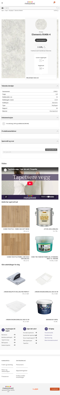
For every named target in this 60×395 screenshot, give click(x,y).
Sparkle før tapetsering (29, 335)
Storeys (41, 32)
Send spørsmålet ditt (51, 149)
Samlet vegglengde (41, 57)
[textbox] (30, 152)
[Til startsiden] (30, 3)
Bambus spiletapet (7, 337)
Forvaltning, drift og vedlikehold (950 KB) (17, 124)
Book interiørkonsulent (51, 340)
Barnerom (4, 335)
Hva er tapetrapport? (29, 338)
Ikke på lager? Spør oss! (32, 77)
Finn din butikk (49, 333)
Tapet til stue (5, 340)
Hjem (3, 10)
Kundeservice (48, 335)
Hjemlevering (48, 338)
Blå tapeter (5, 343)
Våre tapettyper (27, 341)
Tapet (6, 10)
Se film (55, 10)
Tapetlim (25, 343)
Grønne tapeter (6, 345)
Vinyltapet (11, 10)
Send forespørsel (41, 40)
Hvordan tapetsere (28, 333)
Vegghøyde (41, 65)
